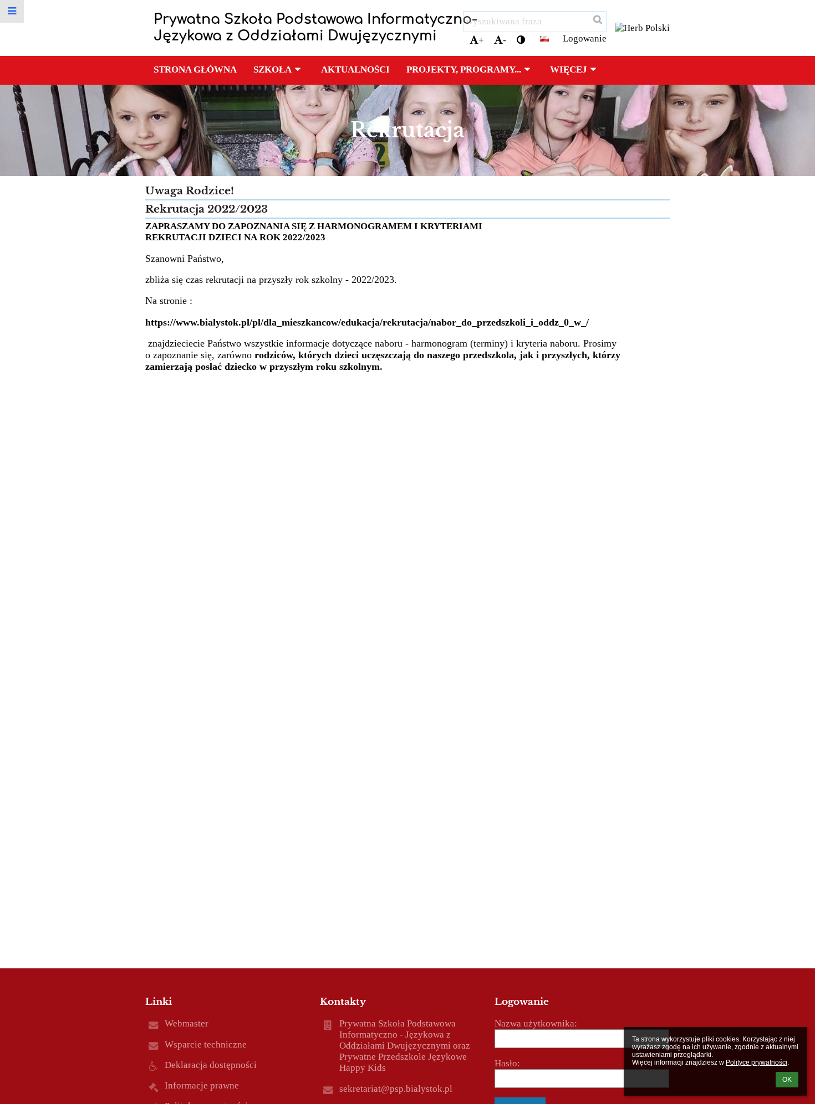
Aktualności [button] (355, 69)
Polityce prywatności (756, 1062)
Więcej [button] (568, 69)
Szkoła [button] (272, 69)
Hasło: (507, 1063)
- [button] (504, 40)
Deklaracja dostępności (211, 1065)
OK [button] (787, 1080)
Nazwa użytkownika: (536, 1023)
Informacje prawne (202, 1085)
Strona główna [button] (195, 69)
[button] (521, 40)
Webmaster (186, 1023)
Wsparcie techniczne (206, 1044)
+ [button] (481, 40)
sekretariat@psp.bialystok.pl (395, 1089)
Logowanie (585, 38)
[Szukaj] (597, 20)
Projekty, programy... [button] (463, 69)
